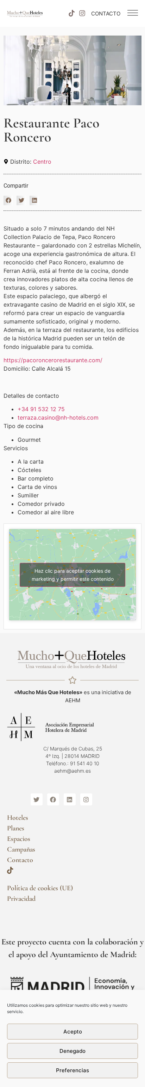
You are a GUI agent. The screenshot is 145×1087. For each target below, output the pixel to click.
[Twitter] (37, 799)
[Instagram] (82, 13)
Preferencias (72, 1070)
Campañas (21, 849)
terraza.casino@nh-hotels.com (58, 417)
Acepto (72, 1031)
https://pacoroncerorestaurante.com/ (53, 360)
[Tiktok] (71, 13)
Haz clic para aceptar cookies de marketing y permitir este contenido (73, 575)
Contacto (20, 860)
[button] (8, 200)
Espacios (18, 839)
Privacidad (21, 898)
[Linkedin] (70, 799)
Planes (15, 828)
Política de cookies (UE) (40, 888)
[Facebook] (53, 799)
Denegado (72, 1051)
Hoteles (17, 817)
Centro (42, 161)
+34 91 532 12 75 (41, 409)
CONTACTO (105, 13)
